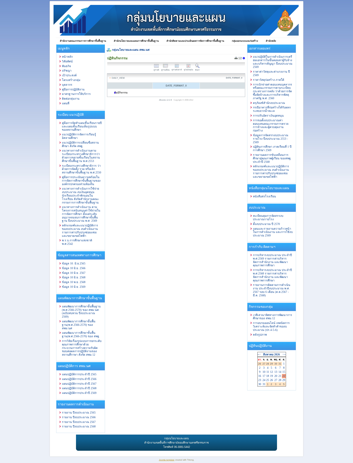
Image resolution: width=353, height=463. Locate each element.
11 (267, 371)
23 (259, 380)
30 (259, 384)
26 (271, 380)
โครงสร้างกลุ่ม (71, 80)
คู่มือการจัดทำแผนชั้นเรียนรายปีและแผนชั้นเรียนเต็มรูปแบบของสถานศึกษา (82, 126)
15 (283, 371)
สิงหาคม (268, 354)
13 (275, 371)
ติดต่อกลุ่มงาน (70, 98)
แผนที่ (65, 103)
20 (275, 376)
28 (279, 380)
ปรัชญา (66, 70)
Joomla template (166, 460)
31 (264, 384)
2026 (277, 354)
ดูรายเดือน (165, 70)
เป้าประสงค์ (69, 75)
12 (271, 371)
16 (259, 376)
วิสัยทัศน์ (67, 61)
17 (264, 376)
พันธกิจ (66, 66)
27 (275, 380)
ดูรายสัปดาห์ (177, 70)
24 (264, 380)
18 (267, 376)
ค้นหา (197, 70)
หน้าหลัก (67, 56)
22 (283, 376)
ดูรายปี (156, 70)
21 (279, 376)
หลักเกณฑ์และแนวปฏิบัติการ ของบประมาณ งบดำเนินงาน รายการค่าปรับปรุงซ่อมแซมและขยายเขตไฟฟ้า (80, 230)
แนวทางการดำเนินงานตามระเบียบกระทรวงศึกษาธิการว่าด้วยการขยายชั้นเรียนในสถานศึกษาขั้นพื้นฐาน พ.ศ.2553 (81, 155)
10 (264, 371)
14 (279, 371)
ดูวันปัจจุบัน (188, 70)
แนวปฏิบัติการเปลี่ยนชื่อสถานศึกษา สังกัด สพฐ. (80, 144)
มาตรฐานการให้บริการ (76, 94)
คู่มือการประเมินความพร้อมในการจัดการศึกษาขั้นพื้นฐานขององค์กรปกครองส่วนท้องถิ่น (81, 181)
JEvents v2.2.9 (165, 100)
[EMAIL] (240, 59)
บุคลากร (67, 84)
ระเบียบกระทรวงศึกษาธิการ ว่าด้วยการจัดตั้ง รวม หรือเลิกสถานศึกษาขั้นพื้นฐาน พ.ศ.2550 (81, 169)
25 (267, 380)
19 (271, 376)
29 (283, 380)
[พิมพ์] (236, 58)
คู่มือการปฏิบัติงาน (73, 89)
